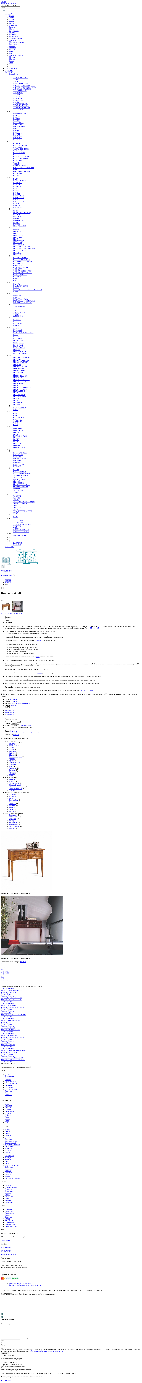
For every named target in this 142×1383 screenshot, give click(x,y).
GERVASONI (18, 263)
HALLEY (16, 284)
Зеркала (12, 46)
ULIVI (15, 517)
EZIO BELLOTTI (19, 226)
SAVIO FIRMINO (19, 472)
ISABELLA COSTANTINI (22, 303)
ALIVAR (16, 79)
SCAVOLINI (17, 477)
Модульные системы (16, 42)
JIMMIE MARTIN (19, 306)
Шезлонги (12, 57)
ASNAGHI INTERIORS (21, 108)
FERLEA (16, 233)
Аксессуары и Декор (12, 1178)
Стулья (11, 19)
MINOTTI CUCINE (20, 389)
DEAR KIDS (17, 186)
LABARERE (17, 331)
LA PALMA (17, 329)
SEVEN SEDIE (18, 483)
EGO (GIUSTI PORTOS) (22, 213)
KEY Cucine (17, 323)
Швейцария (9, 1202)
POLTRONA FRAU (20, 436)
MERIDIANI (17, 378)
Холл (40, 733)
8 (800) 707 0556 (6, 1251)
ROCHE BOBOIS (19, 458)
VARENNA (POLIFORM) (22, 524)
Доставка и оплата (11, 1083)
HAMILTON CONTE (20, 286)
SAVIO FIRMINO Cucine (22, 473)
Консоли (12, 49)
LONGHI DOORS (19, 351)
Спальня (26, 733)
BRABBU (16, 139)
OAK (15, 413)
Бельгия (8, 1185)
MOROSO (17, 404)
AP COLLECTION (20, 91)
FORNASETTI (18, 245)
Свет (11, 63)
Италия (13, 705)
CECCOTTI (17, 160)
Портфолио (9, 1087)
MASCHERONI (19, 368)
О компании (9, 1076)
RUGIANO (17, 466)
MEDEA (16, 374)
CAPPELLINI (18, 147)
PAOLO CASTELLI (20, 430)
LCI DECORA (18, 340)
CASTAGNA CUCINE (21, 156)
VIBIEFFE (17, 526)
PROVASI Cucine (19, 447)
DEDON (16, 188)
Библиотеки (13, 36)
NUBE (15, 410)
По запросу (13, 699)
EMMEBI (16, 218)
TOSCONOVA (18, 507)
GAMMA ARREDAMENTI (23, 261)
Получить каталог (24, 703)
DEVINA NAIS (18, 196)
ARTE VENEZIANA (20, 104)
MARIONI (17, 365)
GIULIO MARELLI (20, 275)
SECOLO (16, 481)
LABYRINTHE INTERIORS (23, 333)
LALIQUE (17, 336)
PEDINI (16, 432)
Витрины (12, 48)
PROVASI (16, 445)
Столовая (8, 1106)
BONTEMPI (17, 136)
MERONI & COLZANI (21, 380)
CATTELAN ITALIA (20, 158)
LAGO (15, 335)
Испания (8, 1193)
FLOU (15, 239)
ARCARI (16, 94)
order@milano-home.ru (8, 3)
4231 (3, 613)
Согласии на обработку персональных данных (47, 1351)
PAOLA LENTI (18, 428)
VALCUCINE (18, 520)
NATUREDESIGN (19, 408)
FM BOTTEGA (18, 241)
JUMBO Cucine (18, 316)
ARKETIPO (17, 98)
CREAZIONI (17, 173)
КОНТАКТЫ (9, 547)
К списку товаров (11, 613)
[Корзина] (4, 10)
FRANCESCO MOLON (21, 246)
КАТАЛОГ (9, 14)
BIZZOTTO (17, 124)
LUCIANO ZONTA (20, 353)
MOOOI (16, 400)
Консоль (14, 701)
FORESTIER (17, 243)
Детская (8, 1113)
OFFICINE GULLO (20, 417)
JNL (14, 310)
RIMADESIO (18, 455)
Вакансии (8, 1095)
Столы (11, 18)
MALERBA (17, 359)
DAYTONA (17, 183)
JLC (14, 308)
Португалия (9, 1196)
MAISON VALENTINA (21, 357)
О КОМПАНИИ (11, 68)
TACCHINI (17, 496)
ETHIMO (16, 224)
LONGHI (16, 350)
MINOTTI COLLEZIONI (22, 387)
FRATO (16, 252)
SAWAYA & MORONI (21, 475)
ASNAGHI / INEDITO (21, 106)
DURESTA (17, 205)
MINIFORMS (18, 383)
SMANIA (16, 488)
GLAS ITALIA (18, 276)
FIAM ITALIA (18, 235)
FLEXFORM (17, 237)
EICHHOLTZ (18, 215)
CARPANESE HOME (21, 149)
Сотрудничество (11, 1089)
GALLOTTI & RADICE (21, 260)
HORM (15, 291)
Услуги (7, 1078)
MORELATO (18, 402)
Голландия (8, 1191)
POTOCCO (17, 442)
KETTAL (16, 321)
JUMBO (16, 314)
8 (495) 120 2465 (6, 571)
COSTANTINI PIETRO (21, 171)
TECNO (16, 500)
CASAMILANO (19, 153)
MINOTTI (16, 385)
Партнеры (8, 1091)
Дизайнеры (9, 1093)
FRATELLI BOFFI (19, 250)
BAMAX (16, 117)
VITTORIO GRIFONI (21, 532)
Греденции (13, 44)
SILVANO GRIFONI (20, 487)
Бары (11, 51)
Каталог (8, 1074)
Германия (8, 1189)
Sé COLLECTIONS (20, 479)
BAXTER (16, 119)
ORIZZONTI (17, 421)
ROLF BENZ (18, 460)
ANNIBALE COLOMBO (22, 89)
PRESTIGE (17, 443)
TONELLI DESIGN (20, 503)
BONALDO (17, 134)
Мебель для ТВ (14, 40)
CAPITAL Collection (20, 145)
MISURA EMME (19, 391)
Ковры (11, 61)
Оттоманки (13, 25)
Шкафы (12, 29)
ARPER (16, 102)
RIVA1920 (17, 457)
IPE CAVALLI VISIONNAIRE (24, 301)
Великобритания (11, 1187)
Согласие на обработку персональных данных (25, 1285)
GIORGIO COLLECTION (22, 271)
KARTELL (17, 320)
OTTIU (15, 425)
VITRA (16, 528)
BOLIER (16, 130)
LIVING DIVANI (19, 348)
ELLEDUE (17, 216)
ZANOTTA (17, 545)
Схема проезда (6, 1240)
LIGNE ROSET (18, 344)
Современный (10, 1222)
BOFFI (15, 128)
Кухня (7, 1104)
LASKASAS (17, 338)
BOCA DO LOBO (19, 126)
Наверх (3, 2)
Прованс (8, 1215)
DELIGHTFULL (19, 190)
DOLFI (15, 200)
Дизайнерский (10, 1224)
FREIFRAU (17, 254)
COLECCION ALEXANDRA (23, 168)
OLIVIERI (17, 419)
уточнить (38, 640)
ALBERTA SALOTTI (20, 78)
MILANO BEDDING (20, 382)
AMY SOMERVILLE (20, 83)
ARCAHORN (18, 93)
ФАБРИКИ (9, 72)
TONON (16, 505)
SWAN (15, 492)
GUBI (15, 280)
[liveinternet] (5, 1272)
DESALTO (17, 192)
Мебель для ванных (16, 55)
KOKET (16, 325)
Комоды (12, 33)
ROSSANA (17, 462)
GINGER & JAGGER (20, 267)
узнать (37, 657)
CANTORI (17, 143)
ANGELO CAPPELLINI (21, 85)
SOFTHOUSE (18, 490)
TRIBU (15, 509)
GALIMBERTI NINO (20, 258)
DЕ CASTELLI (18, 207)
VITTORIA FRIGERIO (21, 530)
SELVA (14, 703)
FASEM (16, 230)
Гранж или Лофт (11, 1226)
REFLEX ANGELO (20, 453)
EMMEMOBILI (18, 220)
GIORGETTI (17, 269)
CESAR (16, 162)
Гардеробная (9, 1111)
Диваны (12, 21)
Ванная (7, 1119)
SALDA (16, 470)
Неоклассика (9, 1213)
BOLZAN (16, 132)
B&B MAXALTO (19, 113)
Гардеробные (14, 31)
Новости (8, 1080)
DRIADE (16, 203)
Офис (7, 1121)
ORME (15, 423)
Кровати (12, 27)
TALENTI (16, 498)
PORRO (16, 440)
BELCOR (16, 121)
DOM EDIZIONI (19, 201)
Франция (8, 1200)
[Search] (3, 566)
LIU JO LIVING (19, 346)
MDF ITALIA (18, 372)
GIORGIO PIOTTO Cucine (22, 273)
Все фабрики (13, 74)
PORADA (16, 438)
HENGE (16, 288)
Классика (13, 731)
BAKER (16, 115)
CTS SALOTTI (18, 175)
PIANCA (16, 434)
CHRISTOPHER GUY (21, 166)
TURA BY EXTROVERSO (22, 511)
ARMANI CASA (19, 100)
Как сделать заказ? (24, 725)
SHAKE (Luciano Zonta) (21, 485)
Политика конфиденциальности (20, 1283)
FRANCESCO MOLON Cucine (24, 248)
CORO (15, 170)
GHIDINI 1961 (18, 265)
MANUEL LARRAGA (21, 361)
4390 (21, 613)
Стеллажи (8, 1169)
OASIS (15, 415)
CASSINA (17, 155)
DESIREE (16, 194)
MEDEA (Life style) (20, 376)
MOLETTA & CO (19, 397)
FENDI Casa (17, 231)
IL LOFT (16, 297)
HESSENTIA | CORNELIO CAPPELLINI (27, 290)
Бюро (11, 53)
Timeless (16, 735)
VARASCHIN (18, 522)
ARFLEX (16, 96)
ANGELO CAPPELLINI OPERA (24, 87)
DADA (15, 179)
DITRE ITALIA (18, 198)
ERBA (15, 222)
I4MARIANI (17, 295)
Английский (9, 1211)
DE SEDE (16, 185)
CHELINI (16, 164)
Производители (10, 1082)
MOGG (16, 393)
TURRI (15, 513)
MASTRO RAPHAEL (21, 370)
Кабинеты (12, 34)
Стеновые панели (15, 38)
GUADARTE (18, 278)
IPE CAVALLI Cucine (20, 299)
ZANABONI (17, 543)
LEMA (15, 342)
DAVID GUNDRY (19, 181)
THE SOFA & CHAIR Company (24, 502)
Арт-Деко (8, 1217)
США (7, 1198)
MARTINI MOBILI (20, 367)
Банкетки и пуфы (11, 1141)
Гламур (7, 1219)
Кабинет (34, 733)
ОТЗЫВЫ (8, 70)
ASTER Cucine (18, 109)
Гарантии (8, 1085)
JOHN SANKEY (19, 312)
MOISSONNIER (19, 395)
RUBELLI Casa (18, 464)
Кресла (11, 23)
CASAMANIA (18, 151)
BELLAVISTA (18, 123)
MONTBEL (17, 398)
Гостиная (19, 733)
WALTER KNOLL (19, 535)
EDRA (15, 211)
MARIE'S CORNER (20, 363)
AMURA (16, 81)
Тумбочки (8, 1159)
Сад (6, 1122)
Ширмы (12, 59)
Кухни (11, 16)
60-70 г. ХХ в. (10, 1220)
